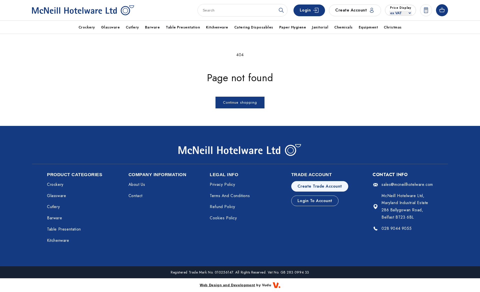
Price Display (400, 7)
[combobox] (242, 10)
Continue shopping (240, 102)
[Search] (281, 10)
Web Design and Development (227, 285)
